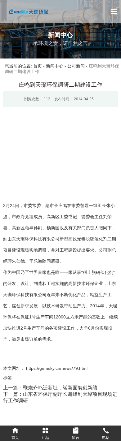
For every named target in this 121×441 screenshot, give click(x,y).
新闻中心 (54, 66)
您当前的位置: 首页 (24, 66)
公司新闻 (76, 66)
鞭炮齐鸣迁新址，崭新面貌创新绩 (60, 387)
